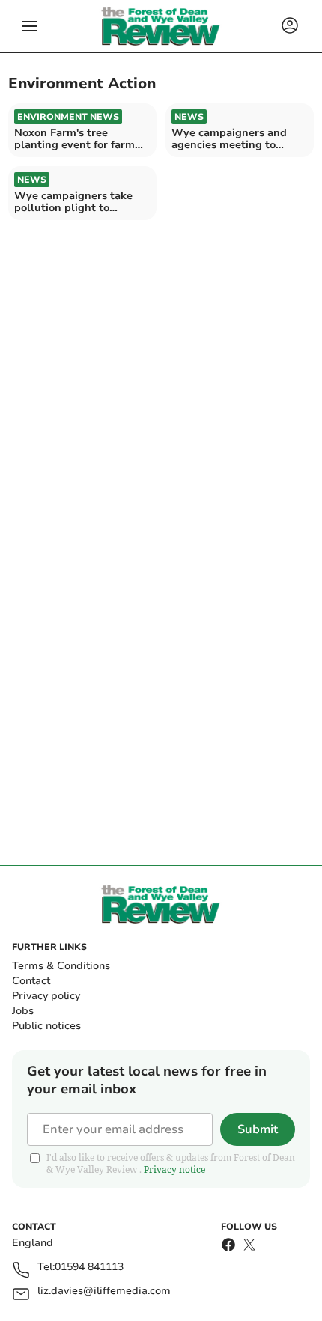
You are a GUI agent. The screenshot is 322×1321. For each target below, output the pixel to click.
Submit (257, 1129)
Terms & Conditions (61, 966)
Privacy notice (174, 1169)
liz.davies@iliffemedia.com (104, 1291)
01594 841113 (89, 1267)
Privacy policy (46, 996)
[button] (30, 26)
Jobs (23, 1011)
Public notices (46, 1026)
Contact (31, 981)
